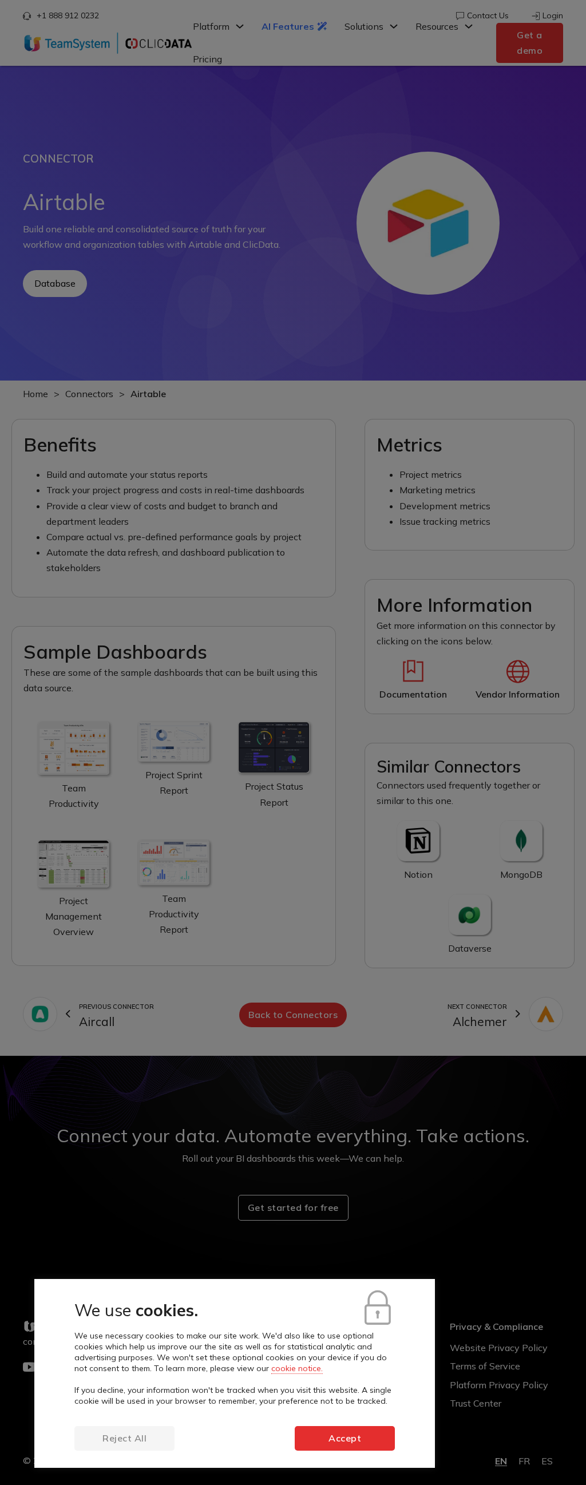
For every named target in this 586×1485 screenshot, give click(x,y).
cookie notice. (297, 1368)
